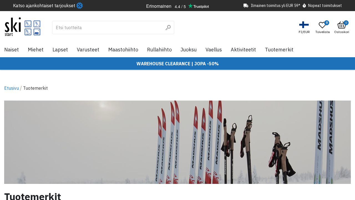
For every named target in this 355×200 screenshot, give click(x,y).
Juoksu (189, 49)
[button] (305, 27)
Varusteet (88, 49)
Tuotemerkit (279, 49)
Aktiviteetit (243, 49)
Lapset (60, 49)
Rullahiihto (159, 49)
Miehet (36, 49)
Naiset (11, 49)
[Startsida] (22, 27)
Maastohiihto (123, 49)
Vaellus (214, 49)
